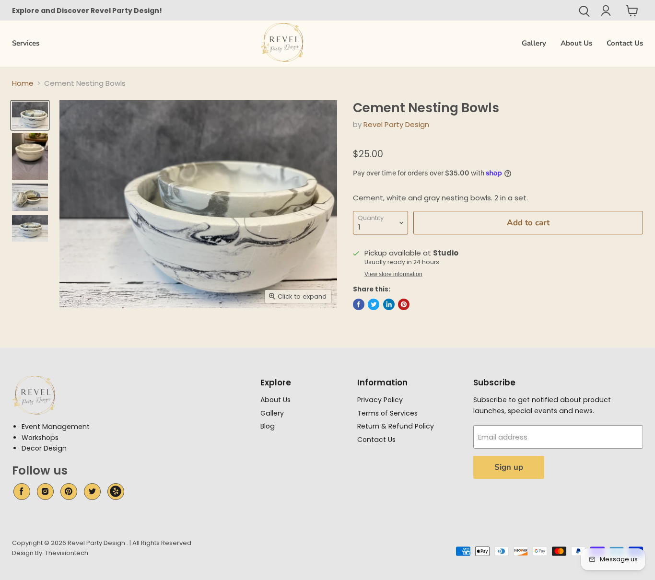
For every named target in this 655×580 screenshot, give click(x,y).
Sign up (508, 467)
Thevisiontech (66, 552)
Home (23, 83)
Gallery (534, 43)
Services (25, 43)
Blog (267, 426)
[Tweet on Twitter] (373, 304)
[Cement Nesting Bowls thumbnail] (30, 115)
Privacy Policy (380, 400)
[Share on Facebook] (358, 304)
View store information (393, 274)
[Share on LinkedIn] (389, 304)
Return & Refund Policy (395, 426)
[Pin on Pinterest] (403, 304)
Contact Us (625, 43)
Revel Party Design (396, 124)
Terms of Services (387, 413)
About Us (576, 43)
